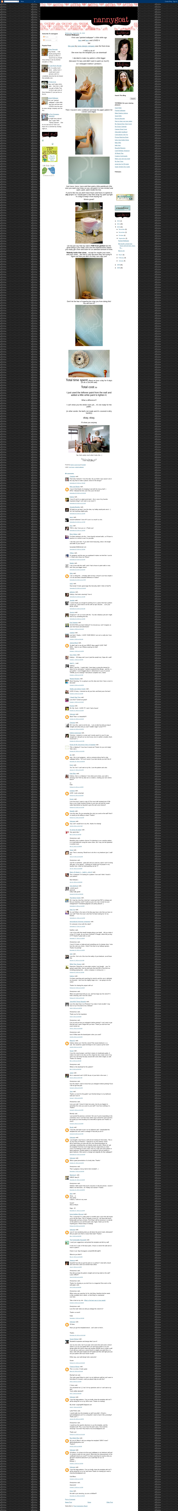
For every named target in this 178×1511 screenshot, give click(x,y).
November (122, 232)
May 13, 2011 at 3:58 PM (76, 846)
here (80, 40)
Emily (71, 765)
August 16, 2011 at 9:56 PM (76, 894)
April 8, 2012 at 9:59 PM (75, 1016)
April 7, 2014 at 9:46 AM (75, 1393)
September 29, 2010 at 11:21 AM (78, 503)
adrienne (72, 592)
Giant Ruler (118, 108)
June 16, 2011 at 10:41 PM (76, 856)
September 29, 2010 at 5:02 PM (77, 559)
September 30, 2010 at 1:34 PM (77, 618)
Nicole (71, 1127)
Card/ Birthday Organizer (122, 150)
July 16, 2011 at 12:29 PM (76, 868)
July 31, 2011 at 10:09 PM (76, 882)
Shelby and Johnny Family (78, 689)
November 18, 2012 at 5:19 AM (77, 1179)
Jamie (71, 1073)
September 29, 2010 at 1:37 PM (77, 522)
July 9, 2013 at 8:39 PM (75, 1287)
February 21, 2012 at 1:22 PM (77, 972)
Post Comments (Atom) (80, 1506)
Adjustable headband (121, 132)
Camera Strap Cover (121, 129)
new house (71, 467)
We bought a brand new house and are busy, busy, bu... (126, 246)
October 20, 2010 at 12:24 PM (77, 751)
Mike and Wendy (75, 486)
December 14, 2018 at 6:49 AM (77, 1495)
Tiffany (72, 553)
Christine (72, 722)
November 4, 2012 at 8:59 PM (77, 1171)
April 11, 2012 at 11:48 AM (76, 1028)
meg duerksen (74, 886)
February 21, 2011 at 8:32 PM (77, 817)
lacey (71, 517)
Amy (71, 525)
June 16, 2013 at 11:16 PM (76, 1277)
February (121, 258)
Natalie (72, 563)
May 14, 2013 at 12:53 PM (76, 1256)
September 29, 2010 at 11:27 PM (78, 579)
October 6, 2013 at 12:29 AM (77, 1302)
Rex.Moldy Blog (74, 1438)
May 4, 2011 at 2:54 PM (75, 834)
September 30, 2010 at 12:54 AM (78, 588)
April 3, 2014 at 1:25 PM (75, 1381)
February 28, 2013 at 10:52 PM (77, 1226)
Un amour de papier (75, 830)
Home (89, 1502)
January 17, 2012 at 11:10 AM (77, 960)
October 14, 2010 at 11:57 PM (77, 741)
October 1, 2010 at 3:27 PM (76, 675)
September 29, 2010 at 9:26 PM (77, 569)
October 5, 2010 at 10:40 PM (77, 685)
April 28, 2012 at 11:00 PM (76, 1036)
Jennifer (72, 600)
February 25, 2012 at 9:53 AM (77, 998)
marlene (72, 632)
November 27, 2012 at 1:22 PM (77, 1210)
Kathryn (72, 976)
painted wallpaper (79, 467)
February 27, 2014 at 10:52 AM (77, 1362)
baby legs (118, 145)
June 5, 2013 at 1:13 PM (76, 1267)
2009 (118, 265)
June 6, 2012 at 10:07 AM (76, 1077)
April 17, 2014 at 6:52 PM (76, 1407)
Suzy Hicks (73, 655)
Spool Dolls (118, 116)
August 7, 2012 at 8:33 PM (76, 1098)
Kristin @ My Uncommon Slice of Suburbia (82, 744)
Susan (72, 1051)
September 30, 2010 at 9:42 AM (77, 608)
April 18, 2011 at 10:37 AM (76, 826)
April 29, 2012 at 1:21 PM (76, 1047)
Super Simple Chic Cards (122, 167)
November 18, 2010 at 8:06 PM (77, 761)
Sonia (71, 850)
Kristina (72, 706)
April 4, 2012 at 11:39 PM (76, 1008)
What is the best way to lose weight (94, 1300)
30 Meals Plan (119, 153)
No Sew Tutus (119, 161)
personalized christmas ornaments (80, 921)
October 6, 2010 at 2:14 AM (76, 693)
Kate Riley (73, 773)
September (122, 238)
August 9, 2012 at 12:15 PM (76, 1110)
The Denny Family (75, 898)
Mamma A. (73, 1175)
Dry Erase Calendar (120, 126)
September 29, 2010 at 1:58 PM (77, 549)
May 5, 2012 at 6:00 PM (75, 1069)
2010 (118, 227)
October (121, 235)
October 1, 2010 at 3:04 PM (76, 659)
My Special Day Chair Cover (123, 124)
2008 (118, 268)
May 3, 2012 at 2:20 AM (75, 1060)
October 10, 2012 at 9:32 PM (77, 1162)
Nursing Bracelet (120, 118)
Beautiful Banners (120, 148)
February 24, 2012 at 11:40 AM (77, 987)
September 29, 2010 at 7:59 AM (77, 483)
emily (71, 583)
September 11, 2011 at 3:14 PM (77, 918)
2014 (118, 221)
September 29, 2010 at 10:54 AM (78, 493)
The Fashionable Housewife (78, 1240)
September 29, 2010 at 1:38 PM (77, 530)
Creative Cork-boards (121, 156)
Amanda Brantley (75, 507)
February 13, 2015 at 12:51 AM (77, 1434)
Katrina (72, 497)
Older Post (110, 1502)
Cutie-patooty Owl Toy (121, 134)
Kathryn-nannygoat (75, 733)
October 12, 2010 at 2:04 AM (77, 719)
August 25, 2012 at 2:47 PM (76, 1133)
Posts (46, 37)
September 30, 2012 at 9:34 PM (77, 1154)
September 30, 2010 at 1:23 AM (77, 596)
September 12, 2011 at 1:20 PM (77, 926)
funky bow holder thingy (122, 140)
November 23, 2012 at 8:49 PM (77, 1189)
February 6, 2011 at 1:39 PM (76, 787)
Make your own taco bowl (122, 158)
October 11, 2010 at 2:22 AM (77, 710)
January (121, 261)
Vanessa (72, 1260)
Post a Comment (70, 1499)
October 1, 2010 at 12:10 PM (77, 651)
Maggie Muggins (75, 678)
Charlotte (72, 476)
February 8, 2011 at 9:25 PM (76, 795)
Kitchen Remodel (52, 49)
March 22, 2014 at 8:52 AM (76, 1371)
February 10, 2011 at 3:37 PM (77, 807)
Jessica (72, 612)
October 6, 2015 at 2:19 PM (76, 1478)
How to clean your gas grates (123, 121)
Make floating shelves (121, 113)
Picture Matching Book (121, 137)
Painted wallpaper (120, 110)
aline (71, 1193)
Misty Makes (73, 534)
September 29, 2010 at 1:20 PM (77, 513)
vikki (71, 954)
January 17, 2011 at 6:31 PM (77, 769)
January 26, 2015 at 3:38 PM (77, 1419)
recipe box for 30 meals (122, 164)
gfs (71, 755)
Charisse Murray (75, 1366)
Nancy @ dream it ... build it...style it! (81, 872)
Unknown (72, 714)
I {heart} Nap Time (75, 697)
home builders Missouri (77, 1214)
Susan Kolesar (74, 1339)
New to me (121, 251)
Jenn (71, 1091)
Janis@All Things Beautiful (78, 1001)
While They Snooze (75, 964)
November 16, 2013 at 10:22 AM (77, 1335)
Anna (71, 1491)
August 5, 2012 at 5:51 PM (76, 1087)
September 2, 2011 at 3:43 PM (77, 906)
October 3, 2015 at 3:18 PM (76, 1463)
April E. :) (72, 663)
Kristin (72, 799)
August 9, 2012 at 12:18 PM (76, 1123)
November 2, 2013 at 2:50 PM (77, 1318)
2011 (118, 224)
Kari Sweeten (74, 622)
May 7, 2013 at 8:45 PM (75, 1236)
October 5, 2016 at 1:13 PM (76, 1487)
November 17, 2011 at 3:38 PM (77, 938)
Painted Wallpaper (52, 98)
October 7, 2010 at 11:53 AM (77, 702)
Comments (47, 40)
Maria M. (72, 1040)
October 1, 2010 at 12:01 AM (77, 629)
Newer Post (68, 1502)
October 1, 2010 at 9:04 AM (76, 639)
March (121, 255)
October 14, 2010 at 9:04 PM (77, 729)
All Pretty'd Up (51, 82)
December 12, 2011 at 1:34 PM (77, 950)
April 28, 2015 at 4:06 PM (76, 1446)
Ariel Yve (72, 909)
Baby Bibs (118, 142)
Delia (71, 573)
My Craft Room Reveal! (54, 66)
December (122, 229)
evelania (72, 790)
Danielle (72, 811)
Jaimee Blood (74, 643)
